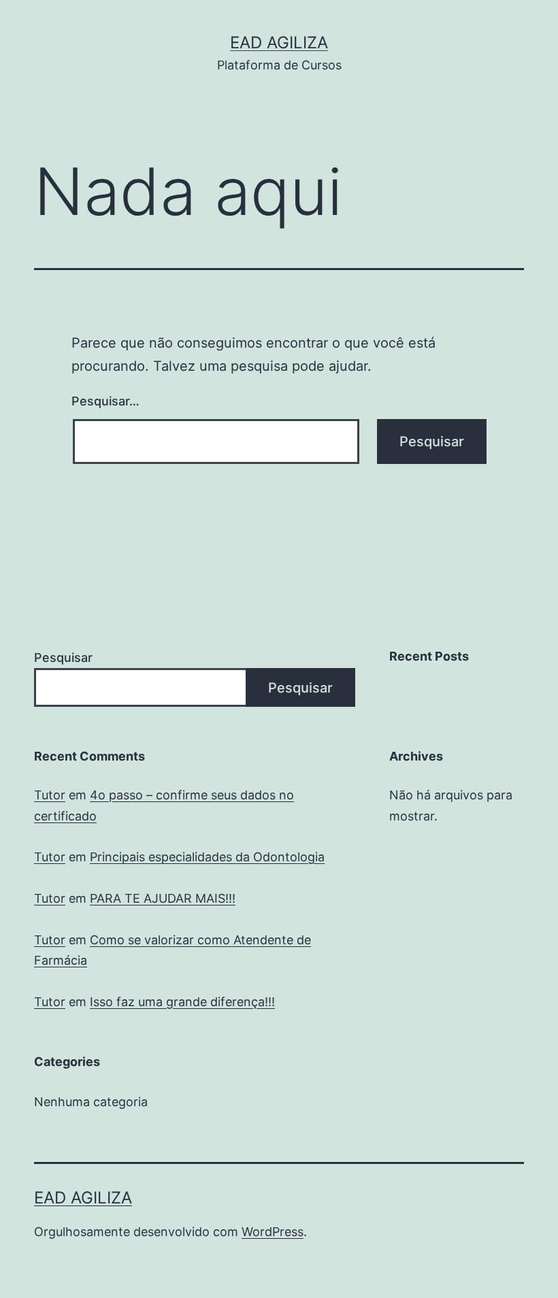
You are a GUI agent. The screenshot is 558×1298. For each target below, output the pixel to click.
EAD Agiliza (279, 42)
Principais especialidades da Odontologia (207, 857)
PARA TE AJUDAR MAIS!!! (162, 898)
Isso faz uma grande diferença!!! (182, 1002)
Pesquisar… (105, 401)
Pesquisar (63, 657)
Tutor (49, 795)
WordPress (272, 1232)
